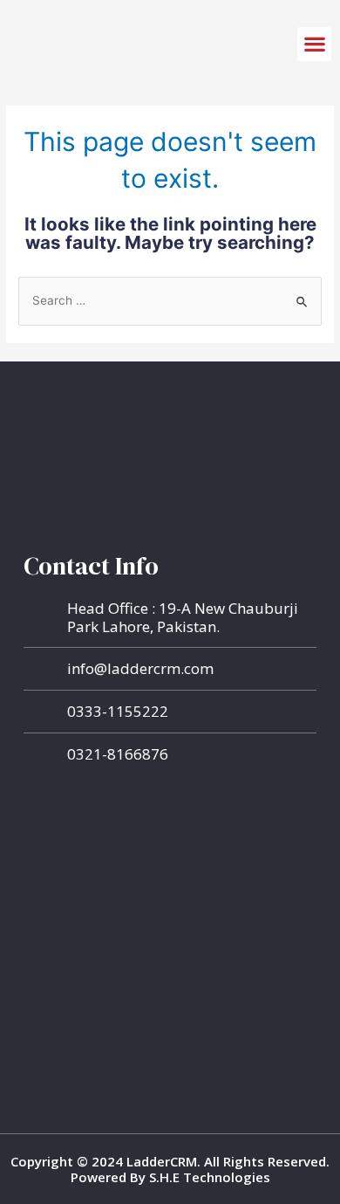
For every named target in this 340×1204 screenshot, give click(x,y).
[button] (314, 44)
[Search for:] (170, 300)
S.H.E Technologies (208, 1177)
